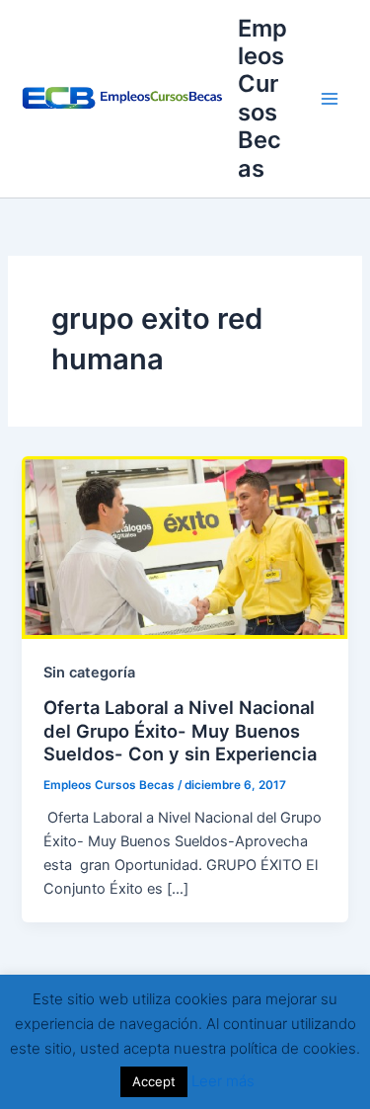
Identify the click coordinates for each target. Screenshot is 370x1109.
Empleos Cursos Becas (262, 98)
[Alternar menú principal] (329, 98)
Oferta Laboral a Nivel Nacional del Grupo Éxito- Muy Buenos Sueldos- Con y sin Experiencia (180, 730)
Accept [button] (154, 1081)
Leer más (223, 1080)
